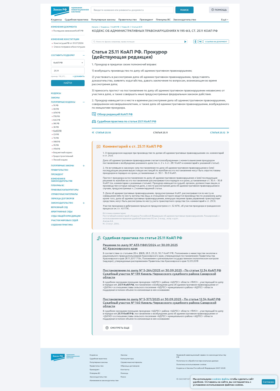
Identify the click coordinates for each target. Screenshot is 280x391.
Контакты (125, 369)
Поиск (184, 9)
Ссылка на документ (216, 42)
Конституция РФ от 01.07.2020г (69, 43)
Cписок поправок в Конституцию (69, 47)
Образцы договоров (62, 198)
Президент (146, 19)
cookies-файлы (221, 378)
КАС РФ (56, 120)
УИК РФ (56, 142)
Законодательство (184, 19)
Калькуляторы (127, 358)
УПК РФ (56, 149)
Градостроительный (63, 156)
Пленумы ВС (163, 19)
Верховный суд (59, 207)
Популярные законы (103, 19)
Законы (55, 97)
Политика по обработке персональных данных (197, 361)
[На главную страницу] (70, 11)
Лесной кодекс (60, 160)
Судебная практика (76, 19)
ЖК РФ (56, 123)
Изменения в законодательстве (61, 180)
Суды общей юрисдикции (65, 216)
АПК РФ (56, 113)
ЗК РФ (56, 127)
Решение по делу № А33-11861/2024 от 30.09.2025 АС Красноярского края (140, 246)
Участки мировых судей (64, 220)
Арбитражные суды (61, 211)
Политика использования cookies (191, 364)
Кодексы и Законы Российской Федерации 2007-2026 (200, 368)
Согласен (268, 381)
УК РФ (56, 145)
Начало (95, 27)
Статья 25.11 (137, 27)
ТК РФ (56, 138)
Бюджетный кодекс (62, 152)
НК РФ (56, 109)
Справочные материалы (64, 194)
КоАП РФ (57, 131)
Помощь (221, 9)
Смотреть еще (120, 327)
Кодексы (56, 19)
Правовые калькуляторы (64, 190)
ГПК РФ (56, 116)
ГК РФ (55, 105)
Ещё (223, 19)
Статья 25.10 (103, 132)
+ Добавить (79, 76)
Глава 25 (125, 27)
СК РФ (56, 134)
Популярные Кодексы (63, 102)
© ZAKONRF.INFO (184, 379)
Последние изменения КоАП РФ (68, 31)
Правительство (127, 19)
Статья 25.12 (217, 132)
